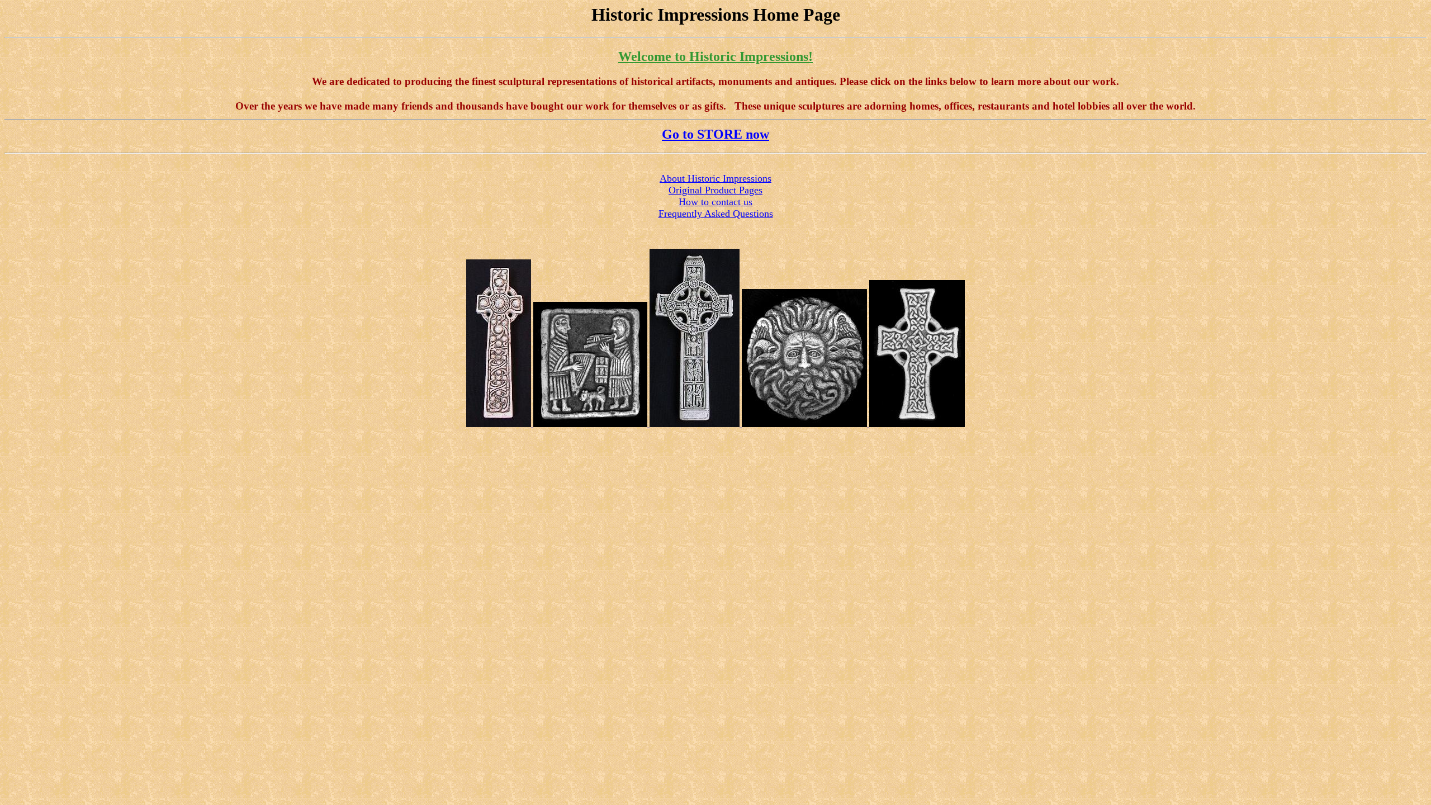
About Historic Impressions (715, 178)
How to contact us (715, 201)
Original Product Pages (715, 190)
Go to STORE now (715, 134)
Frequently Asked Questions (715, 213)
